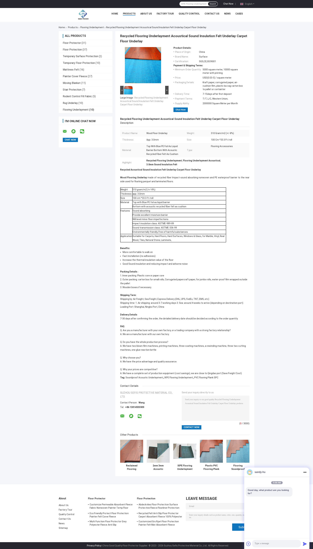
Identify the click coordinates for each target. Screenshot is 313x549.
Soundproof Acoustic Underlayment (144, 377)
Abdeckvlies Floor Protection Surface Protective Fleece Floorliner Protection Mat (159, 506)
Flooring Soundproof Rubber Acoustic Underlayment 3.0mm (238, 467)
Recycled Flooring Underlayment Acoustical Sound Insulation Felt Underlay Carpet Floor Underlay (144, 101)
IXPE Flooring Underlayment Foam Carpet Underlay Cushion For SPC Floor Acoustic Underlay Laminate (184, 467)
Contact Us (212, 13)
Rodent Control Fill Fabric (77, 96)
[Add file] (248, 543)
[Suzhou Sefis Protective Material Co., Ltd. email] (67, 131)
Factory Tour (165, 13)
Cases (239, 13)
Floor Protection (72, 49)
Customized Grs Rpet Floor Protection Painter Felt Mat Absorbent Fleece (159, 523)
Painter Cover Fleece (75, 76)
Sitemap (63, 528)
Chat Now (228, 3)
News (227, 13)
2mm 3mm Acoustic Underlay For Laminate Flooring (158, 467)
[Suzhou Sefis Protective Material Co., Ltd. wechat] (84, 131)
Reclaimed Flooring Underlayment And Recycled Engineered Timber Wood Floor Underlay (132, 467)
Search (213, 4)
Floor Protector (72, 42)
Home (115, 13)
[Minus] (305, 472)
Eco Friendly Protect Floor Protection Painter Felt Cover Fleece (109, 515)
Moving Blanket (72, 83)
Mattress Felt (71, 69)
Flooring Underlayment (92, 27)
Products (129, 13)
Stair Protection (72, 89)
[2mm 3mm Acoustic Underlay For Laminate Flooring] (158, 451)
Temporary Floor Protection (79, 62)
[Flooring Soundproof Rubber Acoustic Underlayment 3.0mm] (237, 451)
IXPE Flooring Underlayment (178, 377)
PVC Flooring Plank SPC (206, 377)
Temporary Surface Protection (80, 56)
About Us (146, 13)
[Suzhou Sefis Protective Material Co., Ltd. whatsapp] (75, 131)
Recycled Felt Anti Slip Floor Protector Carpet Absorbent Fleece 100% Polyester (160, 515)
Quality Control (189, 13)
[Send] (304, 543)
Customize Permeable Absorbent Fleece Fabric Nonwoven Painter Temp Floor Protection (111, 506)
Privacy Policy (94, 545)
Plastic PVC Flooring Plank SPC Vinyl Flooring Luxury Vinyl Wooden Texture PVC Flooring (211, 467)
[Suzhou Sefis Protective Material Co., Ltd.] (83, 14)
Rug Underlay (70, 103)
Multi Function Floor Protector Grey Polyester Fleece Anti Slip (108, 523)
